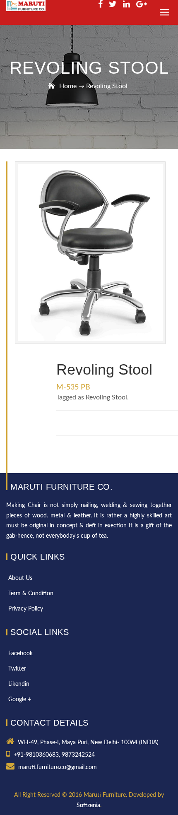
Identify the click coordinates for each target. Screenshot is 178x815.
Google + (19, 699)
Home (68, 86)
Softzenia (88, 805)
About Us (20, 578)
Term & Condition (30, 593)
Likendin (18, 684)
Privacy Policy (25, 609)
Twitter (17, 669)
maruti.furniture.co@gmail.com (57, 767)
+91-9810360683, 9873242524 (54, 755)
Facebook (20, 653)
